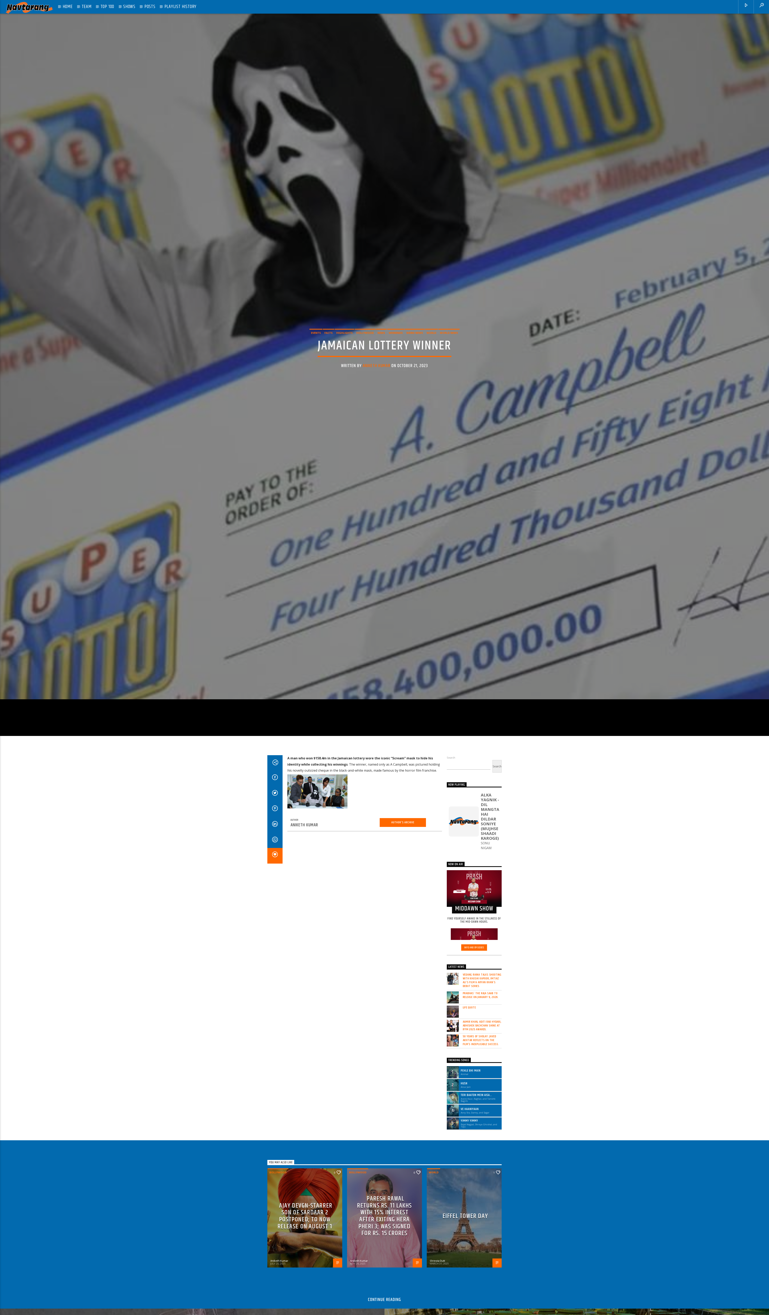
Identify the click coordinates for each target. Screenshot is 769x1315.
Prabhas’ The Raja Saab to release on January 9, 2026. (481, 972)
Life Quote (469, 984)
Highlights (344, 333)
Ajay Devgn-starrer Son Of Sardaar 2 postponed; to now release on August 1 (305, 1193)
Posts (149, 6)
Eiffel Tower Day (465, 1193)
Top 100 (107, 6)
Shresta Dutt (437, 1237)
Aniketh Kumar (376, 366)
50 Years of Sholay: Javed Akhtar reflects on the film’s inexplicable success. (481, 1017)
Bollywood (278, 1149)
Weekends (396, 333)
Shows (129, 6)
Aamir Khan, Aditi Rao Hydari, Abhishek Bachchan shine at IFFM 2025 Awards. (482, 1002)
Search (451, 758)
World (431, 333)
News (381, 333)
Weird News (414, 333)
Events (316, 333)
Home (68, 6)
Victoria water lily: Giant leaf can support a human (577, 1302)
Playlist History (180, 6)
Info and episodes (474, 924)
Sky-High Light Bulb (193, 1302)
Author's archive (402, 823)
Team (87, 6)
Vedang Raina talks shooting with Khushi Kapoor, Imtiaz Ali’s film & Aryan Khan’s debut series (482, 957)
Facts (328, 333)
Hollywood (365, 333)
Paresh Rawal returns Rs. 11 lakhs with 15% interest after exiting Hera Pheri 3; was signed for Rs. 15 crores (384, 1193)
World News (449, 333)
